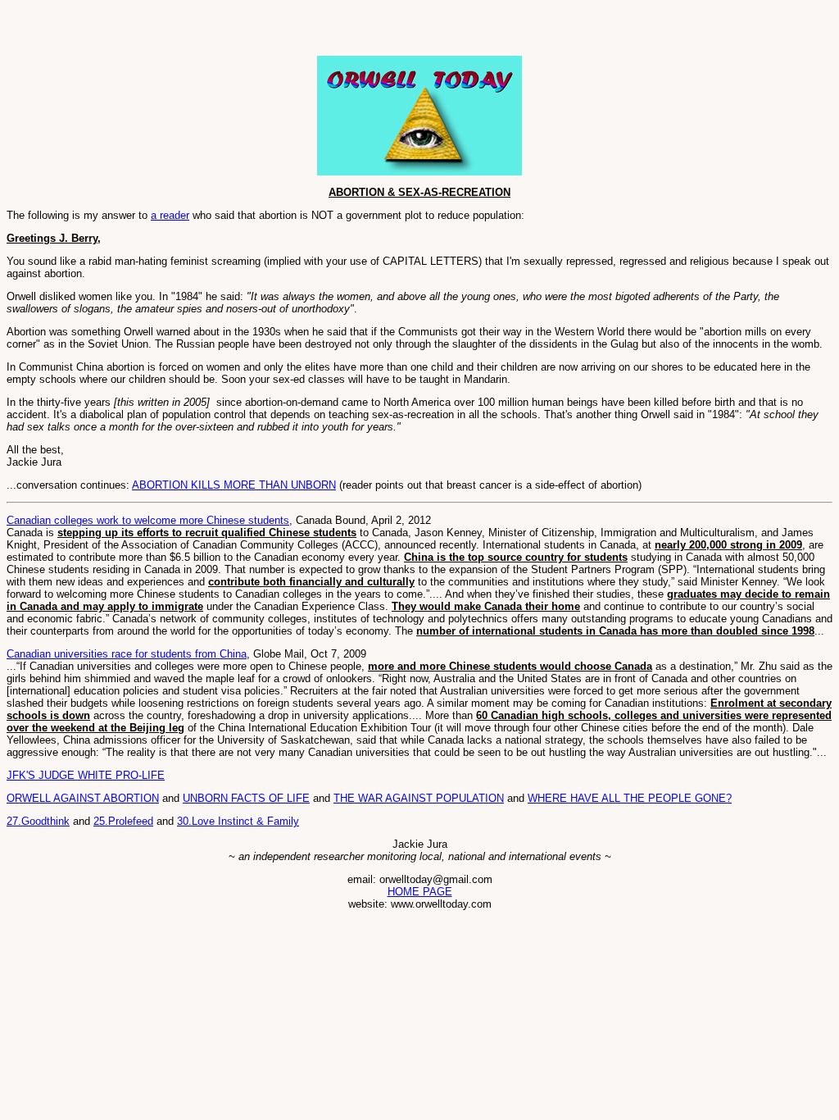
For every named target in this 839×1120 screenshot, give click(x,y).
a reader (170, 215)
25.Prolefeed (123, 821)
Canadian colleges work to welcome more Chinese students (148, 520)
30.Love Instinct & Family (238, 821)
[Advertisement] (198, 31)
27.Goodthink (38, 821)
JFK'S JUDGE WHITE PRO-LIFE (86, 775)
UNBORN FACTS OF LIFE (246, 798)
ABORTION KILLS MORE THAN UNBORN (234, 485)
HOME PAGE (420, 892)
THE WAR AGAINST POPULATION (418, 798)
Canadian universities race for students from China (127, 654)
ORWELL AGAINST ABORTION (83, 798)
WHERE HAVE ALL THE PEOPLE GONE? (630, 798)
